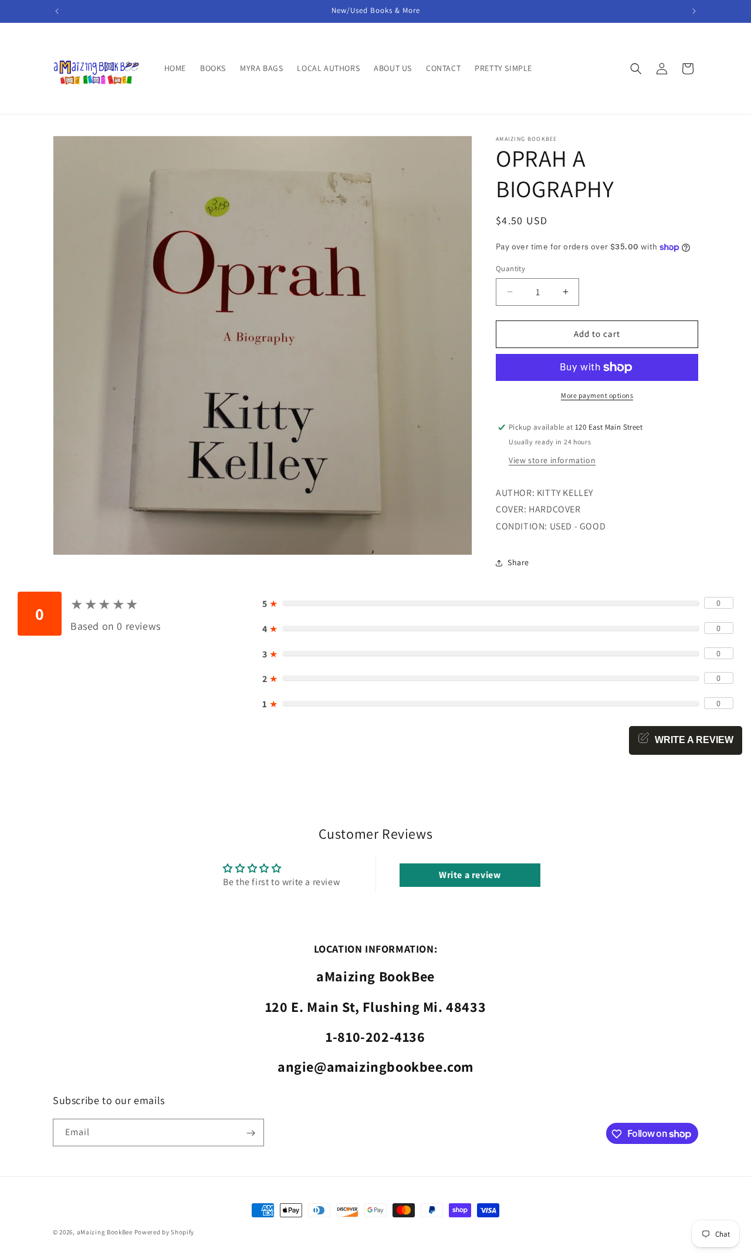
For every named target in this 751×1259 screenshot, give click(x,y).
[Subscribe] (250, 1133)
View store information (552, 460)
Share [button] (518, 562)
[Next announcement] (694, 11)
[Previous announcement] (57, 11)
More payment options (597, 395)
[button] (636, 69)
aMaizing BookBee (105, 1232)
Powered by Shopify (164, 1232)
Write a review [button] (469, 875)
